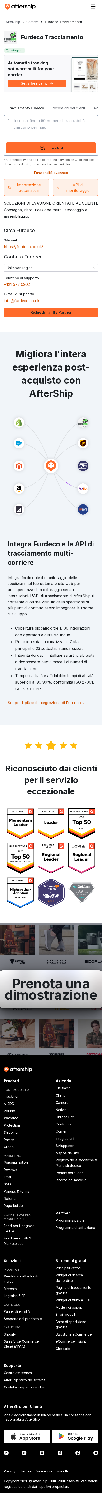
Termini (26, 1471)
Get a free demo (34, 83)
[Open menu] (93, 7)
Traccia (55, 147)
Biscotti (62, 1471)
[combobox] (51, 268)
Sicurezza (44, 1471)
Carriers (32, 22)
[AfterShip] (21, 7)
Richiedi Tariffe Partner (51, 312)
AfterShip (13, 22)
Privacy (9, 1471)
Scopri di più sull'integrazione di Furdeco (46, 702)
